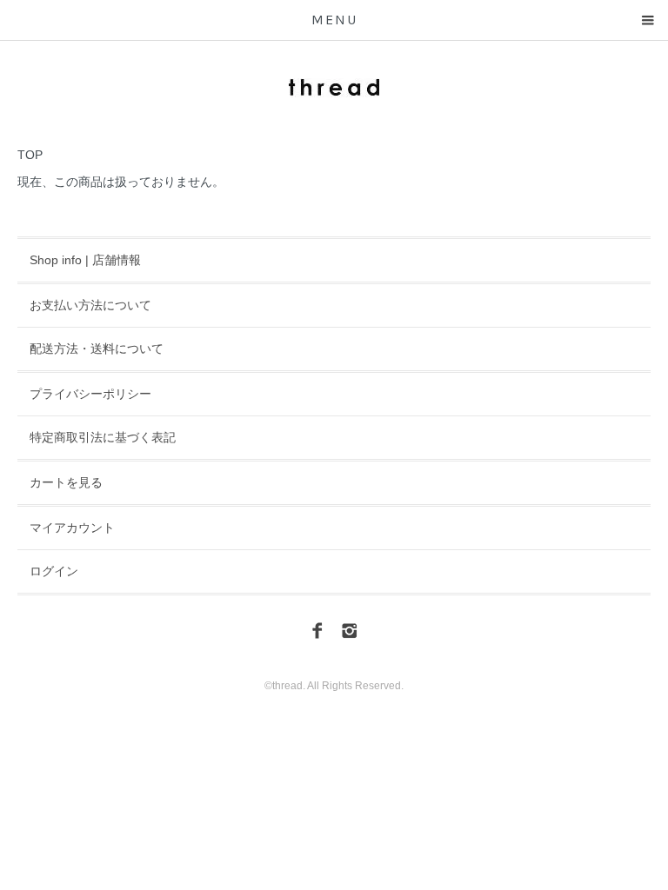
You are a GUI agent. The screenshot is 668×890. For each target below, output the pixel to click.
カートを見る (66, 482)
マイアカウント (72, 528)
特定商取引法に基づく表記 (103, 437)
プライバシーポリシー (90, 394)
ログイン (54, 571)
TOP (30, 155)
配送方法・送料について (97, 348)
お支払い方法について (90, 305)
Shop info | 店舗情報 (85, 260)
